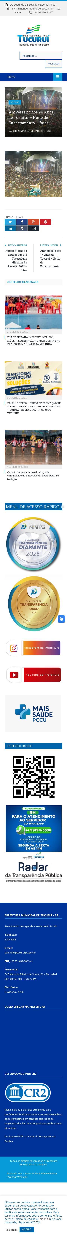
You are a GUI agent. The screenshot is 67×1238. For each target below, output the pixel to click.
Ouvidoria (10, 992)
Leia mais (44, 1218)
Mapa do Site (14, 1173)
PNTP (20, 1136)
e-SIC (21, 992)
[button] (33, 506)
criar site (27, 1109)
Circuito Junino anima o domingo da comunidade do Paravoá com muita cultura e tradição (33, 475)
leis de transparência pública (38, 1123)
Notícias (14, 102)
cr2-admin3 (19, 131)
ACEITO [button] (26, 1229)
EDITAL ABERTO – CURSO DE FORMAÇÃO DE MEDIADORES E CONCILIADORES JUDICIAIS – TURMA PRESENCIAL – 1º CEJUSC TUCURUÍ (34, 408)
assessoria (44, 1114)
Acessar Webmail (17, 1177)
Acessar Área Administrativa (41, 1173)
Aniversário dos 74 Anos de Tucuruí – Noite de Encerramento (50, 258)
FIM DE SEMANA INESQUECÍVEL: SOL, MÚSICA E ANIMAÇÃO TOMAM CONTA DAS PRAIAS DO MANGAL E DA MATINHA (33, 340)
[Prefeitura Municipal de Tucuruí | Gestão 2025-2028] (33, 35)
